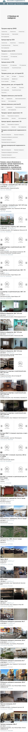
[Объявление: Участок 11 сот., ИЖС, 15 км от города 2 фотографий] (13, 537)
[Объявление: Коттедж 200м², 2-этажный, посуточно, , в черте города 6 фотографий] (7, 431)
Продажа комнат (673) (8, 51)
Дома (2, 76)
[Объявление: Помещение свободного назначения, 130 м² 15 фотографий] (13, 680)
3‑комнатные (21, 31)
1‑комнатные (4, 31)
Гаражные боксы (5, 118)
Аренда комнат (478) (7, 62)
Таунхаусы (21, 76)
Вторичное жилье (5, 34)
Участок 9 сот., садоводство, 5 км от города (12, 498)
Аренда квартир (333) (8, 39)
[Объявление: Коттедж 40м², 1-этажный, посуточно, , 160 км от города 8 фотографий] (7, 453)
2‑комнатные (13, 31)
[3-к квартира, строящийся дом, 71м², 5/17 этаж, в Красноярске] (7, 203)
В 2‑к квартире (4, 56)
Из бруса (13, 81)
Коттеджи (14, 76)
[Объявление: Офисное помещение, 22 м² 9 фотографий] (13, 702)
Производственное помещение (8, 142)
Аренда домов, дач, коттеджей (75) (12, 84)
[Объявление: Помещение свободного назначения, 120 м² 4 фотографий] (13, 638)
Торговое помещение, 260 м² (8, 724)
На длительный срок (5, 45)
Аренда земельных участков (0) (11, 104)
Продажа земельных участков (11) (11, 95)
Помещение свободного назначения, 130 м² (12, 682)
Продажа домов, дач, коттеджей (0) (12, 73)
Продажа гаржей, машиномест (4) (11, 113)
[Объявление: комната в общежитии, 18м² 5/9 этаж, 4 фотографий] (13, 312)
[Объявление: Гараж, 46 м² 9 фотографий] (13, 599)
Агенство (3, 101)
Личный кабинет (20, 3)
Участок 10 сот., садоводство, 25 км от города (13, 518)
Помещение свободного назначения (9, 137)
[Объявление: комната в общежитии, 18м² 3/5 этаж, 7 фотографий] (13, 330)
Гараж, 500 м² (4, 559)
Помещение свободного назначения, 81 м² (12, 660)
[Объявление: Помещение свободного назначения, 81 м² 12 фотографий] (13, 659)
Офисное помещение (6, 134)
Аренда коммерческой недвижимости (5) (13, 146)
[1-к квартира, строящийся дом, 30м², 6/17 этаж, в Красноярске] (7, 183)
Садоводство (9, 98)
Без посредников (5, 36)
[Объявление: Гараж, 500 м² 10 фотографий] (13, 557)
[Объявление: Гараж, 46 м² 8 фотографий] (13, 578)
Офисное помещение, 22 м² (8, 704)
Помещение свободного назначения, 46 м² (12, 621)
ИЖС (2, 98)
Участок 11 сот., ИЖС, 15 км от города (11, 539)
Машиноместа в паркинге (13, 115)
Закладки (11, 3)
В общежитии (4, 65)
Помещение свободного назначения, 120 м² (12, 640)
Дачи (8, 76)
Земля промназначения (20, 98)
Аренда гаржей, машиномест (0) (11, 121)
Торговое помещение (19, 134)
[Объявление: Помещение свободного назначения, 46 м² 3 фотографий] (13, 620)
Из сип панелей (4, 81)
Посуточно (15, 45)
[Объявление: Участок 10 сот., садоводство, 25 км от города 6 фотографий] (13, 517)
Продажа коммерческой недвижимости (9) (13, 130)
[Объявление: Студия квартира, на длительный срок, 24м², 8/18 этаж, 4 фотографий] (7, 245)
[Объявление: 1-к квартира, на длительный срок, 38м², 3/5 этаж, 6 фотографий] (7, 290)
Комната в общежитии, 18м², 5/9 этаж (11, 313)
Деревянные (14, 78)
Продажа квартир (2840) (8, 28)
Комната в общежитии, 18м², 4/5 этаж (11, 351)
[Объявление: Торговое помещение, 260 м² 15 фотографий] (13, 722)
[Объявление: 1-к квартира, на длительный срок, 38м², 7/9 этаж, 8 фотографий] (7, 268)
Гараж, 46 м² (3, 579)
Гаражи (3, 115)
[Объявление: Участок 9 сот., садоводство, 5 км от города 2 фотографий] (13, 496)
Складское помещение (6, 139)
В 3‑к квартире (14, 56)
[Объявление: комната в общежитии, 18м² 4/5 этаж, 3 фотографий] (13, 349)
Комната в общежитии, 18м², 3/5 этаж (11, 332)
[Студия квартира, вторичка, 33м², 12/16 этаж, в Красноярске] (7, 225)
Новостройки (15, 34)
